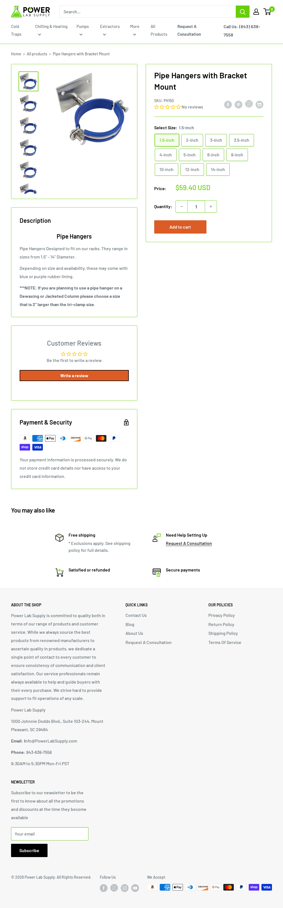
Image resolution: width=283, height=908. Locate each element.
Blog (129, 624)
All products (37, 53)
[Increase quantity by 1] (211, 206)
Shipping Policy (223, 633)
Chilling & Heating (51, 26)
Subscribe (29, 850)
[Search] (243, 12)
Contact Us (136, 615)
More (134, 26)
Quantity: (163, 206)
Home (16, 53)
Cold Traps (16, 30)
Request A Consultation (189, 543)
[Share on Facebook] (228, 104)
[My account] (256, 12)
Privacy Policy (221, 615)
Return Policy (221, 624)
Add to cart (180, 226)
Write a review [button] (74, 375)
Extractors (110, 26)
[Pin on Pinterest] (238, 104)
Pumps (83, 26)
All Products (159, 30)
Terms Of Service (224, 642)
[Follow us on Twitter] (114, 889)
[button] (168, 106)
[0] (267, 11)
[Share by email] (259, 104)
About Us (134, 633)
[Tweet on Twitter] (249, 105)
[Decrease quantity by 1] (181, 206)
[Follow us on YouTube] (135, 888)
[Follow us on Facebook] (104, 888)
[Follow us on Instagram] (125, 888)
